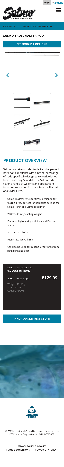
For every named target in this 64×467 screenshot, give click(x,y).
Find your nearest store (32, 318)
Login (47, 2)
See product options (32, 44)
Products (9, 26)
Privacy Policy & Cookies (32, 446)
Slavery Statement (46, 449)
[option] (32, 54)
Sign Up (59, 2)
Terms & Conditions (18, 449)
